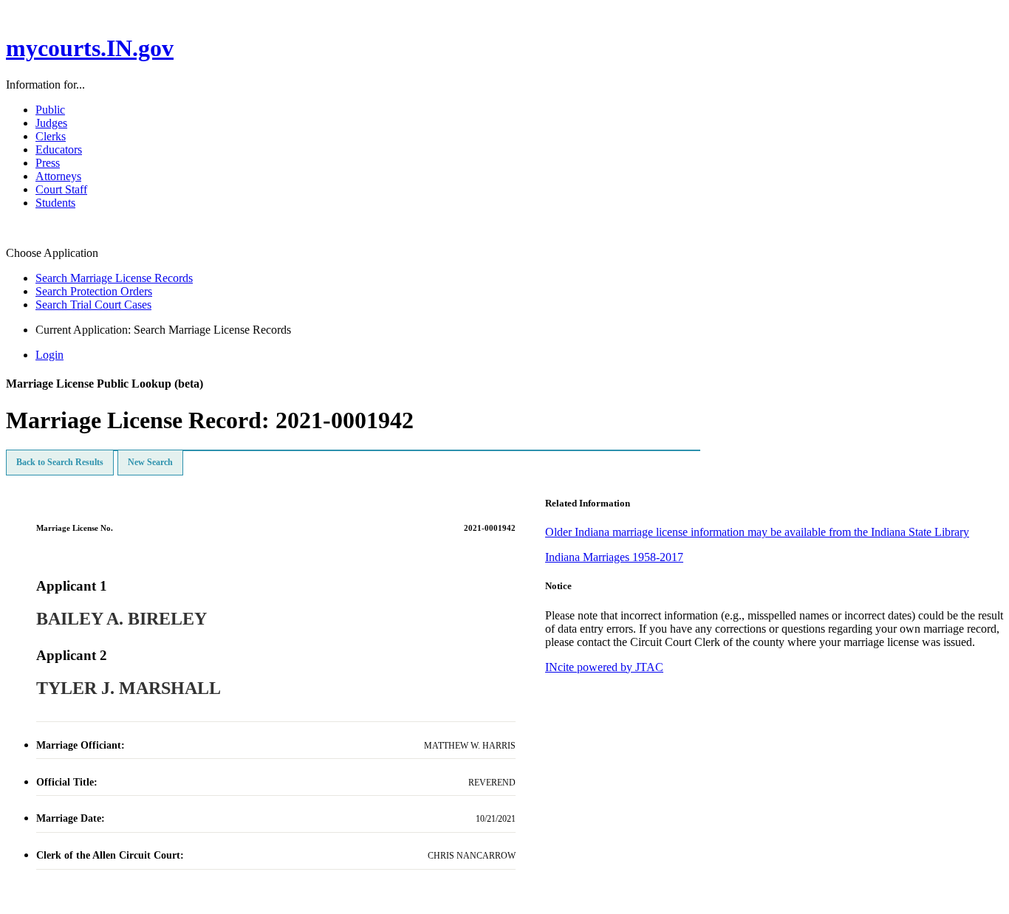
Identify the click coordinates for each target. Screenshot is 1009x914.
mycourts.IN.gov (90, 48)
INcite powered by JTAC (604, 667)
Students (55, 202)
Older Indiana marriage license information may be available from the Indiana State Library (757, 532)
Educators (58, 149)
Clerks (50, 136)
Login (49, 354)
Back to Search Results (59, 462)
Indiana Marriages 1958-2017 (614, 557)
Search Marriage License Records (114, 278)
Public (50, 109)
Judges (51, 123)
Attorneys (58, 176)
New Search (150, 462)
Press (47, 163)
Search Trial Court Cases (93, 304)
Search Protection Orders (93, 291)
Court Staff (61, 189)
